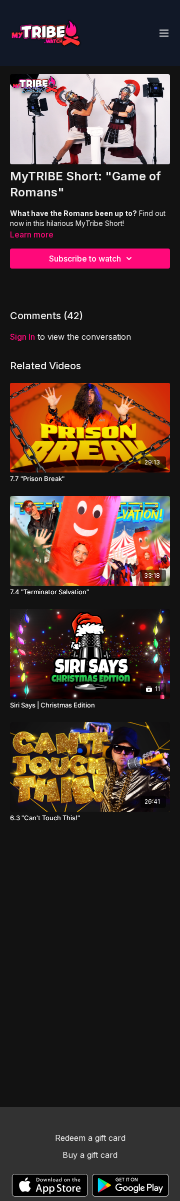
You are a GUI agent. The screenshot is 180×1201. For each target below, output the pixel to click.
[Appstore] (50, 1185)
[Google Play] (130, 1185)
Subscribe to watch (85, 259)
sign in (22, 337)
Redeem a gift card (90, 1138)
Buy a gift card (90, 1155)
